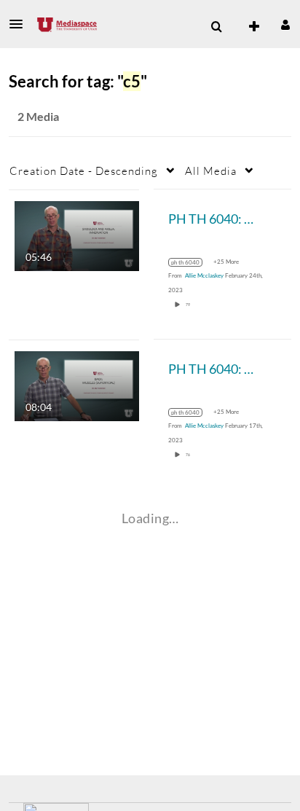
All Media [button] (211, 170)
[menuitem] (216, 27)
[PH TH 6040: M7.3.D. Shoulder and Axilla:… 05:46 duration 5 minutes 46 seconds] (77, 234)
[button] (20, 24)
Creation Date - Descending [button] (83, 170)
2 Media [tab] (38, 116)
